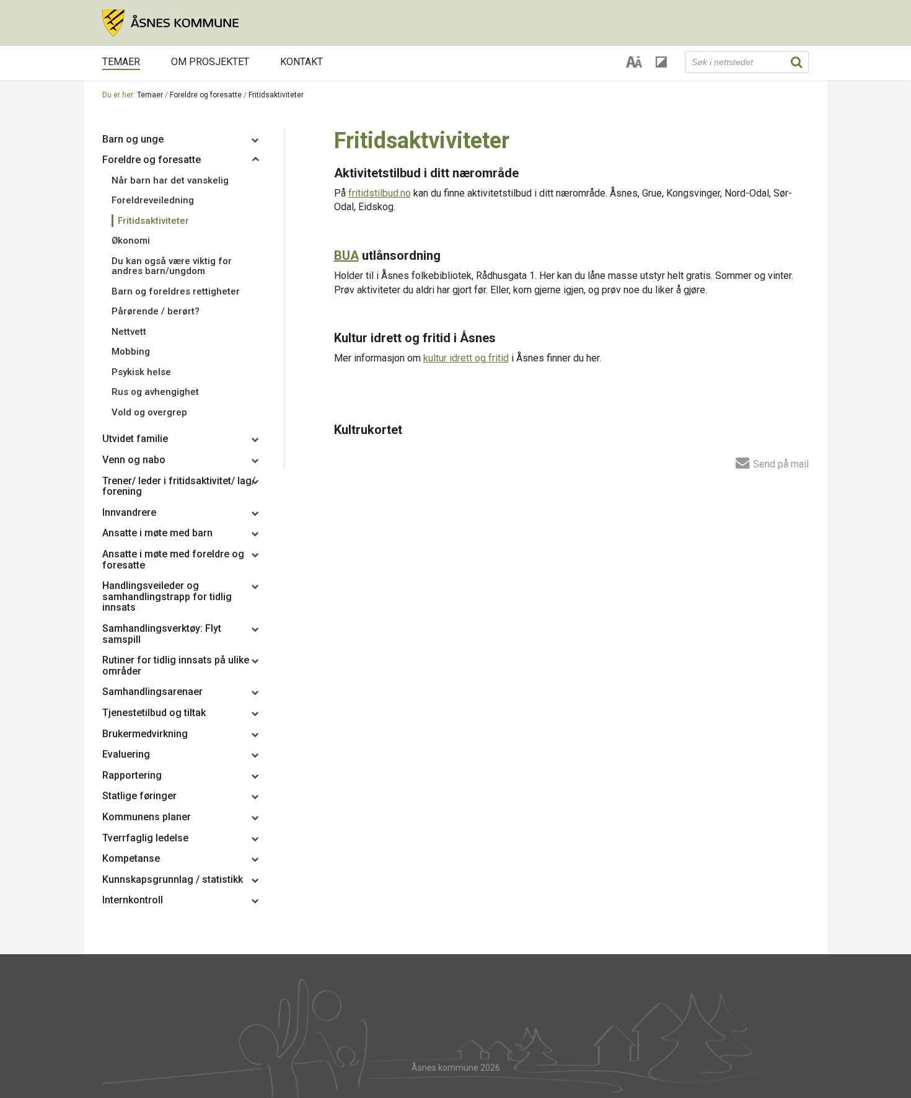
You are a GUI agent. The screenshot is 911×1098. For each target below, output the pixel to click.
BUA (346, 255)
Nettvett (129, 331)
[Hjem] (455, 23)
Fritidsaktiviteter (153, 220)
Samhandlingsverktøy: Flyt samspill (161, 633)
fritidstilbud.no (379, 193)
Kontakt (301, 62)
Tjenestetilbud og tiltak (154, 713)
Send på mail (779, 463)
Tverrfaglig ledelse (145, 838)
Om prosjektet (210, 62)
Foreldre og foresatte (206, 95)
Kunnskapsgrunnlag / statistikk (172, 879)
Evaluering (126, 754)
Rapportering (132, 775)
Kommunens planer (146, 817)
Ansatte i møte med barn (157, 533)
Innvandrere (129, 512)
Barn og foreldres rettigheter (176, 291)
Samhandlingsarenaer (152, 691)
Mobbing (131, 351)
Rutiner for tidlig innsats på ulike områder (175, 665)
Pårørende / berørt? (156, 311)
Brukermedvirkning (145, 734)
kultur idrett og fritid (466, 358)
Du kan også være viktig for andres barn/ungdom (172, 266)
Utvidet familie (135, 439)
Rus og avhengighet (155, 391)
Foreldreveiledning (153, 200)
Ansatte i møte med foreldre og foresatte (173, 559)
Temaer (121, 62)
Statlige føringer (139, 796)
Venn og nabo (133, 460)
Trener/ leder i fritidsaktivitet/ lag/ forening (178, 486)
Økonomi (131, 240)
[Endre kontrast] (661, 62)
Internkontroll (132, 900)
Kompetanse (131, 858)
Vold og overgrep (149, 412)
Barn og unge (133, 139)
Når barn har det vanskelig (170, 180)
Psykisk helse (141, 372)
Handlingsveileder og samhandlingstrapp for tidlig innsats (167, 596)
